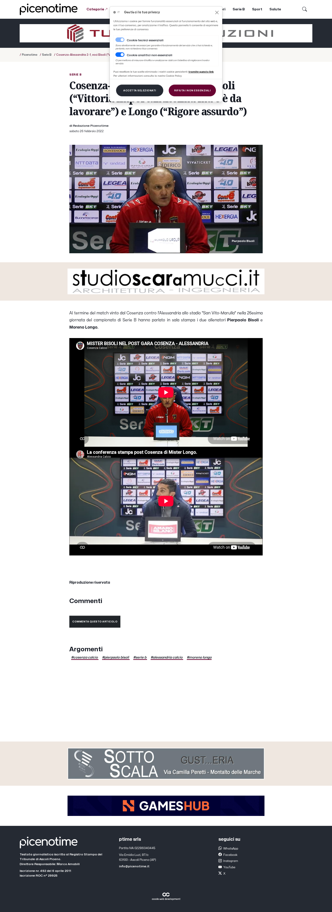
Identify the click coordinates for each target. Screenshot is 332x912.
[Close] (216, 12)
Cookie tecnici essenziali (145, 40)
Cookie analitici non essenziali (149, 55)
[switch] (119, 54)
